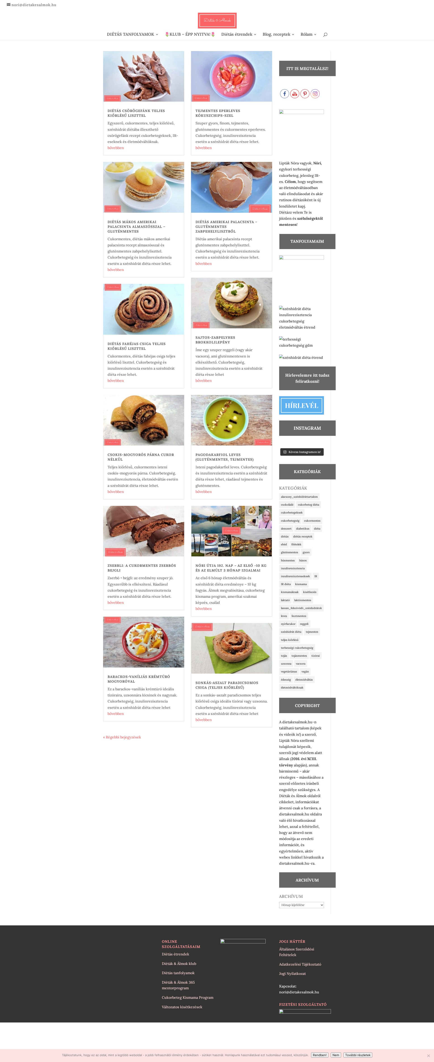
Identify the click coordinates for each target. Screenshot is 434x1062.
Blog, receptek (276, 35)
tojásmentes (299, 655)
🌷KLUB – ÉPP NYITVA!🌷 (190, 35)
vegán (305, 671)
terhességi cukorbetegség (297, 647)
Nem (336, 1055)
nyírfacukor (288, 624)
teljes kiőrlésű (289, 640)
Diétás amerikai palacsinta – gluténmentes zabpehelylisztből (226, 226)
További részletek (357, 1055)
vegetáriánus (289, 671)
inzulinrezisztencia (293, 568)
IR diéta (286, 584)
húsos (303, 560)
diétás (285, 536)
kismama (301, 584)
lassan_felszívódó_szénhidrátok (301, 608)
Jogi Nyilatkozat (292, 973)
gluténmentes (289, 552)
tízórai (315, 655)
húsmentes (288, 560)
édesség (286, 679)
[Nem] (428, 1055)
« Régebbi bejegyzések (122, 737)
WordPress (167, 1029)
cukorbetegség (290, 520)
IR (315, 576)
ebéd (284, 544)
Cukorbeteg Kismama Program (187, 997)
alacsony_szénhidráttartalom (299, 496)
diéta (317, 528)
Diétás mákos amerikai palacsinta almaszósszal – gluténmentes (136, 226)
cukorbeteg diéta (308, 504)
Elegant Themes (129, 1029)
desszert (286, 528)
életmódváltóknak (292, 687)
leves (284, 616)
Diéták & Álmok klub (179, 963)
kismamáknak (290, 592)
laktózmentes (302, 600)
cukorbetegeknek (292, 512)
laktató (285, 600)
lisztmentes (299, 616)
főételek (296, 544)
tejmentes (312, 631)
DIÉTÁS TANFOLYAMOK (130, 35)
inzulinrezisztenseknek (295, 576)
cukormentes (312, 520)
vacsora (300, 663)
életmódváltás (304, 679)
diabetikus (302, 528)
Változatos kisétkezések (182, 1007)
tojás (284, 655)
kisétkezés (309, 592)
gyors (306, 552)
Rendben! (320, 1055)
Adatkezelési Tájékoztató (300, 964)
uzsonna (286, 663)
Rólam (306, 35)
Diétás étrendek (236, 35)
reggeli (304, 624)
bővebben (116, 147)
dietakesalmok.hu (294, 814)
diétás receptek (302, 536)
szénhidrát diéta (291, 631)
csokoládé (287, 504)
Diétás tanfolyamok (178, 973)
